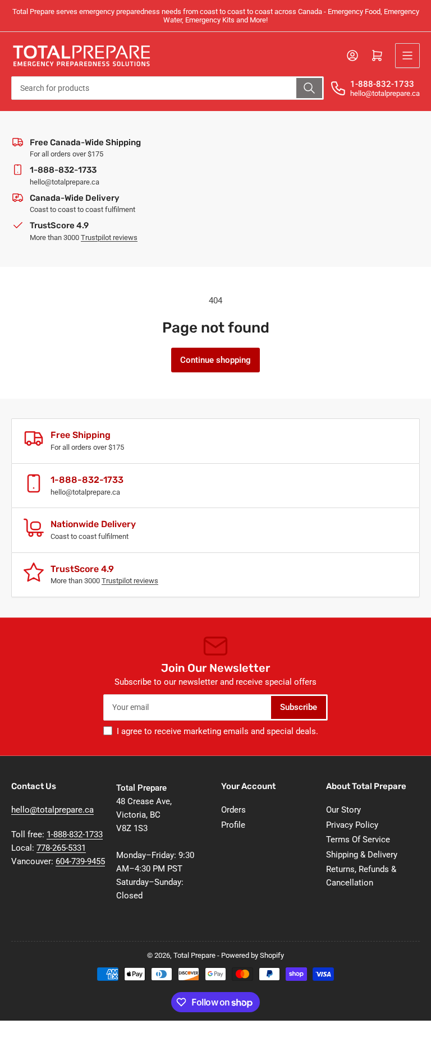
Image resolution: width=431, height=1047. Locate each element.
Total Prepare (194, 955)
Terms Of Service (358, 839)
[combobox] (167, 88)
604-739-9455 (80, 861)
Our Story (343, 810)
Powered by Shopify (252, 955)
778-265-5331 (61, 848)
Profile (233, 825)
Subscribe (298, 707)
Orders (233, 810)
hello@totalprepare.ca (52, 810)
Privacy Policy (352, 825)
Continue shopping (215, 360)
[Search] (309, 88)
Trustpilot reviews (109, 237)
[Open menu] (407, 55)
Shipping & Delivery (361, 855)
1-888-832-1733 (382, 84)
